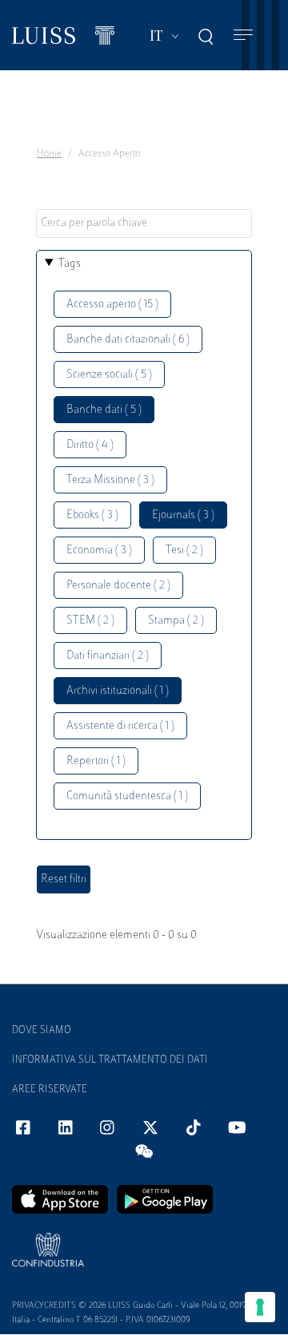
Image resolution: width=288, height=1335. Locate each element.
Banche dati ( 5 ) (104, 410)
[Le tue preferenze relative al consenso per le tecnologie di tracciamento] (260, 1307)
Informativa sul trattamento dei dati (110, 1060)
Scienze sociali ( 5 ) (109, 375)
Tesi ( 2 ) (184, 551)
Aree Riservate (49, 1090)
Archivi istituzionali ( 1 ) (117, 691)
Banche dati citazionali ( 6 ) (128, 340)
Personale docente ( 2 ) (118, 586)
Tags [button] (69, 264)
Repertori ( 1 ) (96, 761)
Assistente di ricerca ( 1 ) (120, 726)
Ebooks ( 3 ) (92, 515)
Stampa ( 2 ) (176, 621)
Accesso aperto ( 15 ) (112, 305)
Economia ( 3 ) (99, 551)
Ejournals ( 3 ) (183, 515)
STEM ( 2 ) (90, 621)
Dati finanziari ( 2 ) (107, 656)
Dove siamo (41, 1031)
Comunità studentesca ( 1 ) (127, 796)
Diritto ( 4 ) (90, 445)
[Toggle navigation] (243, 36)
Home (49, 154)
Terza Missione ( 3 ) (110, 480)
